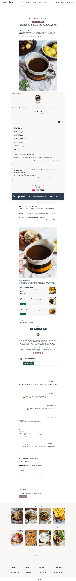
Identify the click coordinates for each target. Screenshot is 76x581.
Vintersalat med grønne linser (45, 525)
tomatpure (18, 134)
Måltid (29, 2)
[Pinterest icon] (40, 353)
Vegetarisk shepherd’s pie (25, 309)
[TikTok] (73, 2)
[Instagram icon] (38, 353)
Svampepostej (27, 525)
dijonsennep (18, 142)
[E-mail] (45, 329)
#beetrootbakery (21, 197)
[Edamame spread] (59, 538)
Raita (40, 547)
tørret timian (18, 132)
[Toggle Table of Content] (54, 203)
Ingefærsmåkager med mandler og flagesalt (29, 548)
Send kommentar (23, 496)
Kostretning (47, 2)
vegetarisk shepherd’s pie (37, 39)
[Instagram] (69, 2)
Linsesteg (13, 525)
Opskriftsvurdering (22, 489)
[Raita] (45, 538)
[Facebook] (71, 2)
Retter (40, 2)
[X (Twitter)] (36, 329)
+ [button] (40, 111)
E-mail (40, 475)
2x (60, 121)
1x (58, 121)
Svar (55, 381)
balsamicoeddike (19, 146)
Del (38, 190)
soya (17, 145)
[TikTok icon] (42, 353)
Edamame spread (56, 547)
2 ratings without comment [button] (36, 465)
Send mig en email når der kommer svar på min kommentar (31, 493)
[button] (36, 102)
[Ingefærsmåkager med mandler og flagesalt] (31, 538)
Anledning (35, 2)
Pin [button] (34, 190)
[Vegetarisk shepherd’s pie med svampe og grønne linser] (59, 516)
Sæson (62, 2)
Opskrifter (24, 2)
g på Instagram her (39, 555)
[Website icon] (36, 353)
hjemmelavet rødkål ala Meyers (49, 39)
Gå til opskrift (35, 21)
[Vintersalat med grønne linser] (45, 516)
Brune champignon (23, 322)
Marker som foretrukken (29, 363)
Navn (21, 475)
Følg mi (33, 555)
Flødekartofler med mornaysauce (27, 287)
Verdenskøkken (55, 2)
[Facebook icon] (33, 353)
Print (42, 190)
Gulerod (31, 322)
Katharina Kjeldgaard (26, 394)
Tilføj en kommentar (24, 478)
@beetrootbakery (40, 196)
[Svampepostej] (31, 516)
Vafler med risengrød (15, 547)
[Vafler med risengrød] (17, 538)
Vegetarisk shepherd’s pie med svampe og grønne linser (59, 526)
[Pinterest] (40, 329)
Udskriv (42, 21)
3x (62, 121)
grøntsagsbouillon (21, 138)
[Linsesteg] (17, 516)
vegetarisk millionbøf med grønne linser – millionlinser (31, 298)
